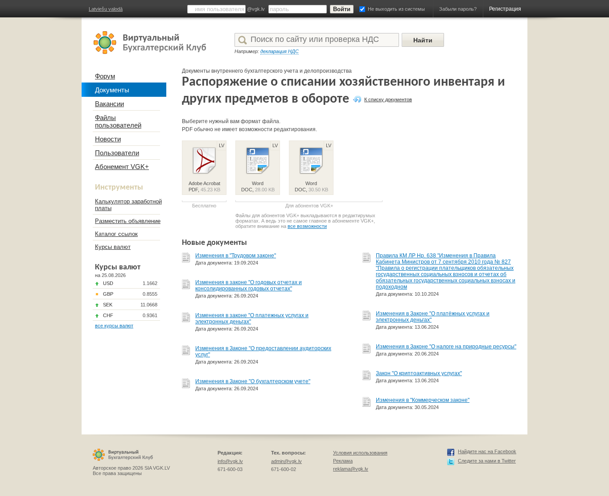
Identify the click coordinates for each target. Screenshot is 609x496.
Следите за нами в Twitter (487, 460)
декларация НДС (279, 51)
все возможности (307, 226)
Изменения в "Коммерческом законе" (422, 400)
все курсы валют (114, 325)
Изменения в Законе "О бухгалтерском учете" (252, 381)
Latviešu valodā (106, 9)
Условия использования (360, 452)
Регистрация (505, 9)
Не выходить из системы (396, 9)
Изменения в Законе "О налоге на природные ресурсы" (446, 346)
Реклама (343, 460)
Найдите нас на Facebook (487, 451)
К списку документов (388, 99)
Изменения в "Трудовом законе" (235, 255)
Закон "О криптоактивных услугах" (419, 373)
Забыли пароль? (458, 9)
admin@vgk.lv (286, 461)
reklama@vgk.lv (350, 468)
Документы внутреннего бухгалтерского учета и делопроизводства (267, 71)
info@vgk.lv (230, 461)
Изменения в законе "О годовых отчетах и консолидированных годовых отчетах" (248, 285)
